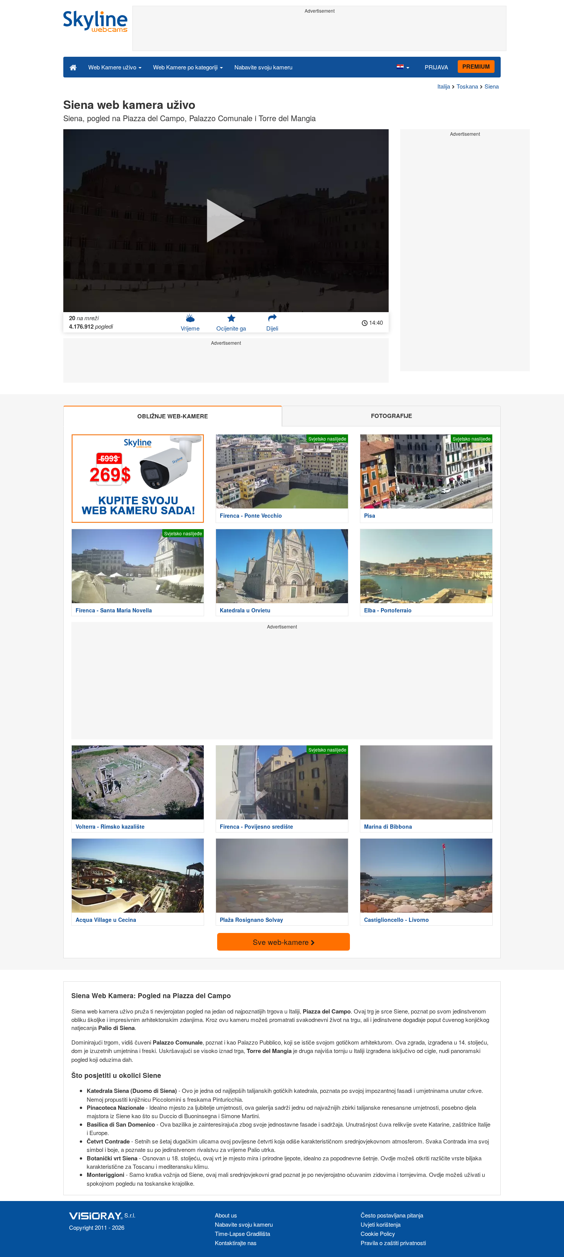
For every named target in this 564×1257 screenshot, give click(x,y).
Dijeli (272, 328)
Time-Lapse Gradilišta (242, 1233)
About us (226, 1215)
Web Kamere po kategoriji (186, 67)
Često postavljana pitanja (392, 1215)
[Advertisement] (319, 33)
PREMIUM (476, 66)
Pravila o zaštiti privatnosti (393, 1243)
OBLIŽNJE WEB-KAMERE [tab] (172, 416)
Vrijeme (190, 328)
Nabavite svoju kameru (263, 67)
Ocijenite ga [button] (231, 328)
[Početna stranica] (73, 66)
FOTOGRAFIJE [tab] (391, 415)
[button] (403, 66)
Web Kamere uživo (113, 67)
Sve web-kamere (282, 941)
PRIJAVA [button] (436, 67)
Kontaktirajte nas (236, 1243)
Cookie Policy (378, 1233)
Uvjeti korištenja (381, 1224)
